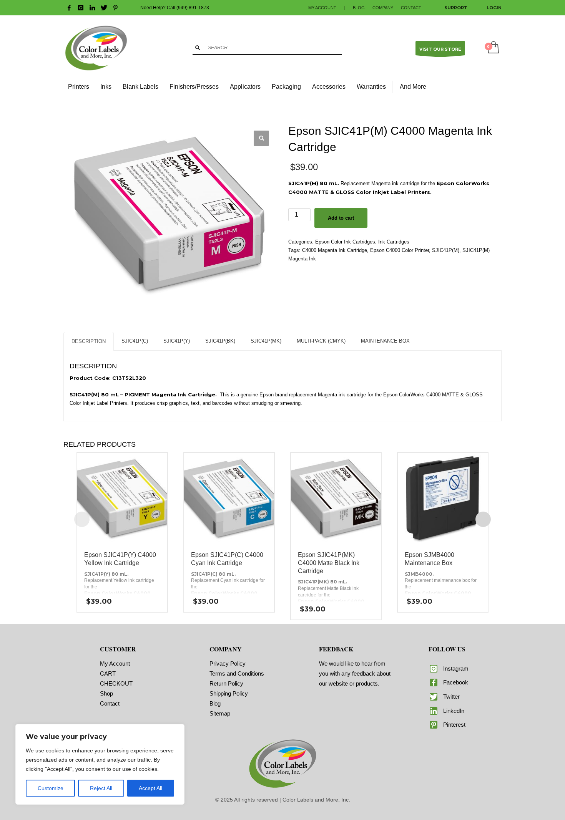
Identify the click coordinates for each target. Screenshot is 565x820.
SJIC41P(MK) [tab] (266, 341)
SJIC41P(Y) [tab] (176, 341)
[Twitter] (104, 7)
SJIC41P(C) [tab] (134, 341)
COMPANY (382, 7)
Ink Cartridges (393, 242)
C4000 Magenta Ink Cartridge (334, 250)
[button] (261, 138)
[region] (99, 764)
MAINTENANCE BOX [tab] (385, 341)
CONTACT (411, 7)
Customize (50, 788)
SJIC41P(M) (445, 250)
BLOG (359, 7)
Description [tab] (88, 341)
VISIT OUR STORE (440, 49)
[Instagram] (80, 7)
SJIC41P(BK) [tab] (220, 341)
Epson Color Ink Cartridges (345, 242)
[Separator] (392, 87)
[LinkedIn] (92, 7)
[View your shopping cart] (493, 48)
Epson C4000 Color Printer (399, 250)
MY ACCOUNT (322, 7)
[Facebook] (69, 7)
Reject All (101, 788)
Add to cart (341, 218)
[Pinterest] (115, 7)
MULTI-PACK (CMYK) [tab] (321, 341)
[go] (197, 47)
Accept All (150, 788)
